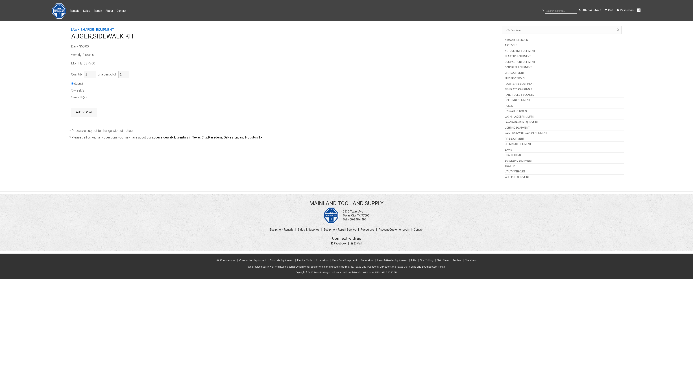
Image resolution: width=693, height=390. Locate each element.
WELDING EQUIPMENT (517, 177)
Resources (367, 229)
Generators (367, 260)
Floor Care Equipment (344, 260)
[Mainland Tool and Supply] (331, 222)
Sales (86, 10)
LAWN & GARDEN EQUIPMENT (522, 122)
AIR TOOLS (511, 45)
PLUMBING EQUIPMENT (518, 144)
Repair (98, 10)
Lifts (413, 260)
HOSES (509, 106)
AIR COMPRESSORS (516, 40)
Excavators (322, 260)
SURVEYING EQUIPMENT (519, 160)
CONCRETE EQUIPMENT (518, 67)
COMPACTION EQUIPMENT (520, 62)
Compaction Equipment (252, 260)
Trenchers (471, 260)
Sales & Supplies (308, 229)
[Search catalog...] (543, 10)
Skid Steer (443, 260)
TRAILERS (510, 166)
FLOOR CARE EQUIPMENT (519, 84)
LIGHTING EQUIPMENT (517, 127)
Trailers (457, 260)
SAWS (508, 149)
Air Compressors (226, 260)
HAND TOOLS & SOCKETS (519, 95)
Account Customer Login (394, 229)
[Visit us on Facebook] (639, 10)
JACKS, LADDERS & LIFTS (519, 116)
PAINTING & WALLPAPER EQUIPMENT (526, 133)
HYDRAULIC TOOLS (516, 111)
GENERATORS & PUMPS (518, 89)
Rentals (74, 10)
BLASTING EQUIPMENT (518, 56)
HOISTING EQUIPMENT (517, 100)
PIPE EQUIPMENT (514, 138)
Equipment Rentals (281, 229)
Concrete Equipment (281, 260)
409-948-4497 (357, 219)
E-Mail (357, 243)
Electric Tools (304, 260)
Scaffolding (426, 260)
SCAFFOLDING (513, 155)
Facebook (339, 243)
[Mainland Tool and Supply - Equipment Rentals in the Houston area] (59, 17)
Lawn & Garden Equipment (392, 260)
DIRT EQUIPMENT (514, 73)
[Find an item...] (618, 30)
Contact (121, 10)
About (109, 10)
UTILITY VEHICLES (515, 171)
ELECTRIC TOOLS (515, 78)
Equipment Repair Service (340, 229)
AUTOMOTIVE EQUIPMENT (520, 51)
